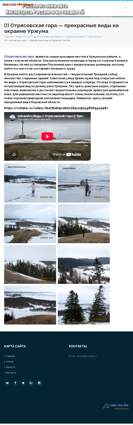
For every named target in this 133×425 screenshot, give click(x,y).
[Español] (32, 4)
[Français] (16, 4)
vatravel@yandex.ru (86, 356)
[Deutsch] (19, 4)
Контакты (11, 372)
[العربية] (4, 4)
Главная (8, 36)
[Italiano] (22, 4)
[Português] (26, 4)
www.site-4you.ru (121, 408)
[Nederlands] (10, 4)
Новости (10, 367)
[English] (13, 4)
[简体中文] (7, 4)
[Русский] (29, 4)
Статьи (9, 361)
